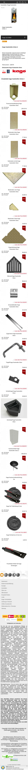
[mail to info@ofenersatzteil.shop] (2, 575)
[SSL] (22, 616)
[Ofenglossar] (14, 575)
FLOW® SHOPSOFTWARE (14, 764)
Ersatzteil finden (5, 595)
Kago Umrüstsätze (6, 599)
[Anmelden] (17, 2)
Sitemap (3, 608)
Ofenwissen (4, 592)
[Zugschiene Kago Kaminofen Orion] (14, 336)
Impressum (4, 581)
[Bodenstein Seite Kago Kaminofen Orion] (14, 221)
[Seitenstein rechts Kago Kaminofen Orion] (14, 163)
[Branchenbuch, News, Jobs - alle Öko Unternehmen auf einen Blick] (14, 759)
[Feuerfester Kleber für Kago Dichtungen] (14, 566)
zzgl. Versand (5, 108)
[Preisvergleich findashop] (7, 755)
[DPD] (11, 616)
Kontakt (3, 586)
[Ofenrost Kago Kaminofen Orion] (14, 278)
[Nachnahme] (20, 619)
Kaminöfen (3, 5)
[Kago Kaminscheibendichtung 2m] (14, 480)
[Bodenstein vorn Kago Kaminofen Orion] (14, 192)
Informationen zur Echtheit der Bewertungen (15, 769)
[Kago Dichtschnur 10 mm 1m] (14, 537)
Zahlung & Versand (6, 601)
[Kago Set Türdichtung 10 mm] (14, 508)
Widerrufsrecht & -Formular (8, 606)
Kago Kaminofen (11, 5)
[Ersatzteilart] (6, 575)
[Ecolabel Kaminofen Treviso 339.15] (10, 70)
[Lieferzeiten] (10, 575)
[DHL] (5, 616)
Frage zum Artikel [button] (6, 37)
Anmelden (4, 588)
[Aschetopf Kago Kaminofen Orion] (14, 422)
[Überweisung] (14, 619)
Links (2, 597)
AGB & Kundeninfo (6, 604)
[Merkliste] (20, 2)
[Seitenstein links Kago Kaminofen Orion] (14, 135)
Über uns (3, 590)
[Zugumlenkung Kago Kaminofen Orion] (14, 250)
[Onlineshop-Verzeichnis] (19, 755)
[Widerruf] (18, 575)
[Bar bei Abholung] (8, 619)
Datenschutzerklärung (7, 583)
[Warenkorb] (23, 2)
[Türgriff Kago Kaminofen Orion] (14, 365)
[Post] (17, 616)
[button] (4, 2)
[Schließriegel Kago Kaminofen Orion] (14, 393)
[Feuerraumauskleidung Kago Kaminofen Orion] (14, 106)
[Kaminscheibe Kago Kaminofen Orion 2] (14, 451)
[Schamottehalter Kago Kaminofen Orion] (14, 307)
